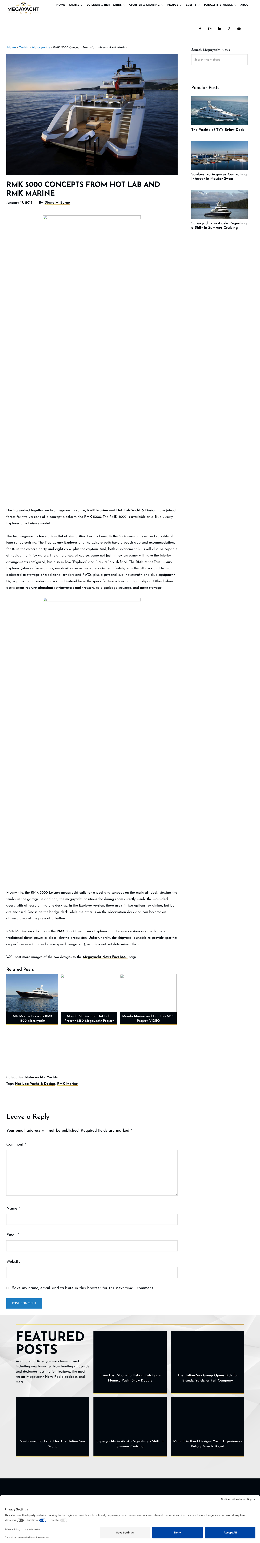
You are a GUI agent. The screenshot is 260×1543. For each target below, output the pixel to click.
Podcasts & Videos (218, 5)
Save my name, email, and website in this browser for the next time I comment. (83, 1288)
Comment (16, 1144)
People (172, 5)
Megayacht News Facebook (105, 957)
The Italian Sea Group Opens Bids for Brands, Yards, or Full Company (207, 1378)
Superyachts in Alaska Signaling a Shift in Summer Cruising (130, 1444)
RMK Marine (97, 510)
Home (60, 5)
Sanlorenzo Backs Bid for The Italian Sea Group (52, 1444)
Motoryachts (35, 1077)
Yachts (74, 5)
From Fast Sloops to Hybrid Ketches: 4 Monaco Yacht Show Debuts (130, 1378)
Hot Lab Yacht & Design (136, 510)
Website (13, 1262)
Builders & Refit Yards (104, 5)
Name (13, 1208)
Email (12, 1235)
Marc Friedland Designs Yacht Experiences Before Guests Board (207, 1444)
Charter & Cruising (144, 5)
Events (191, 5)
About (245, 5)
